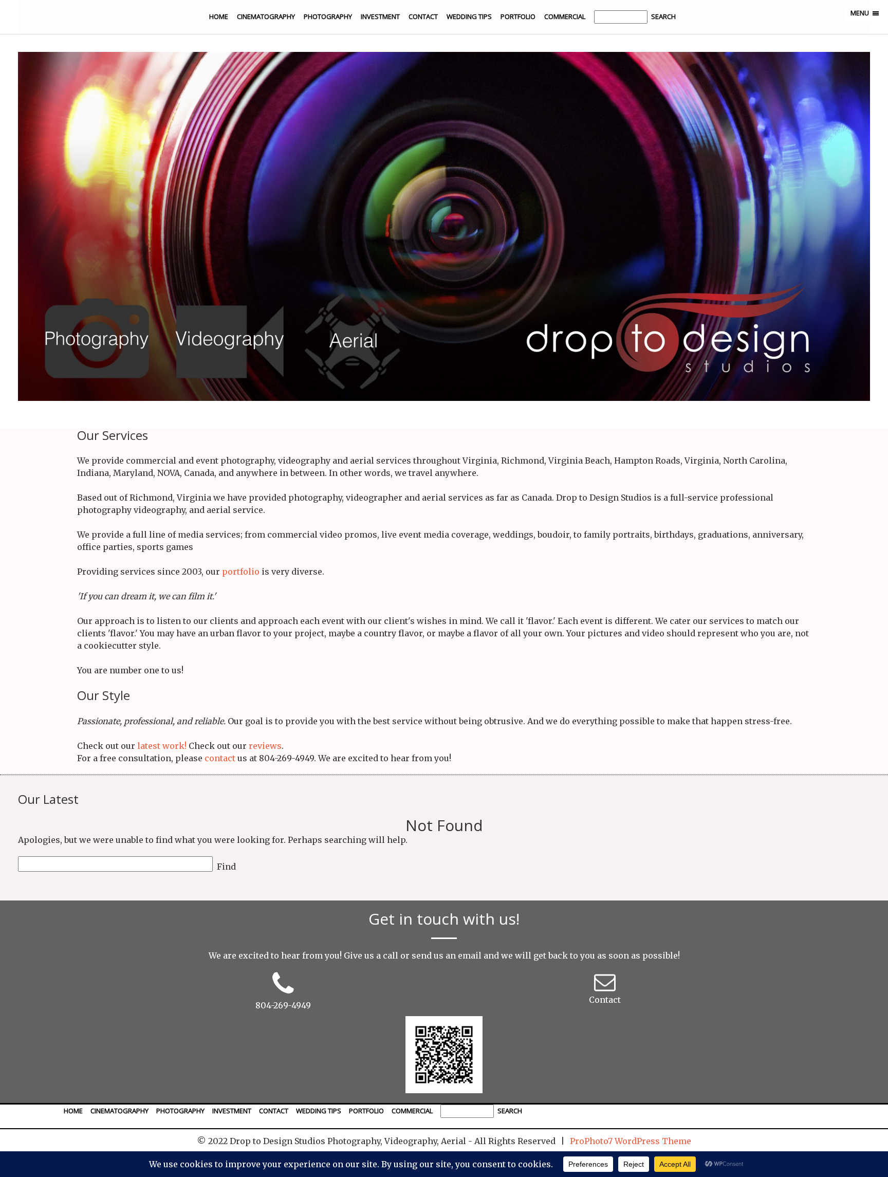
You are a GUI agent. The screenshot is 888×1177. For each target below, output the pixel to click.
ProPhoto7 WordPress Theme (630, 1141)
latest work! (162, 746)
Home (218, 16)
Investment (380, 16)
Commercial (564, 16)
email (470, 955)
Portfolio (518, 16)
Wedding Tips (469, 16)
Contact (423, 16)
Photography (328, 16)
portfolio (241, 571)
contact (220, 758)
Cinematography (266, 16)
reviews (265, 746)
